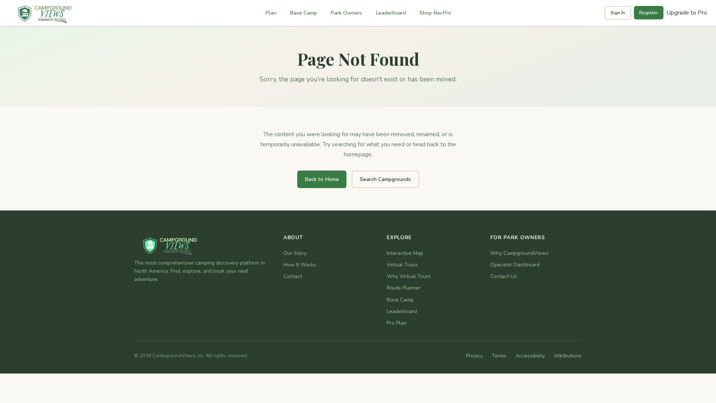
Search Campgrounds (385, 179)
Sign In (617, 12)
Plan (270, 12)
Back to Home (322, 179)
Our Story (295, 253)
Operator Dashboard (515, 264)
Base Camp (303, 12)
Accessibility (530, 355)
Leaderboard (391, 12)
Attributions (568, 355)
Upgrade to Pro (686, 13)
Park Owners (346, 12)
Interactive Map (405, 253)
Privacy (474, 355)
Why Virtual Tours (409, 276)
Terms (499, 355)
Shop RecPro (435, 12)
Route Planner (404, 287)
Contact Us (503, 276)
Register (648, 12)
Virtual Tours (402, 264)
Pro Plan (396, 323)
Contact (292, 276)
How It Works (299, 264)
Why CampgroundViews (519, 253)
